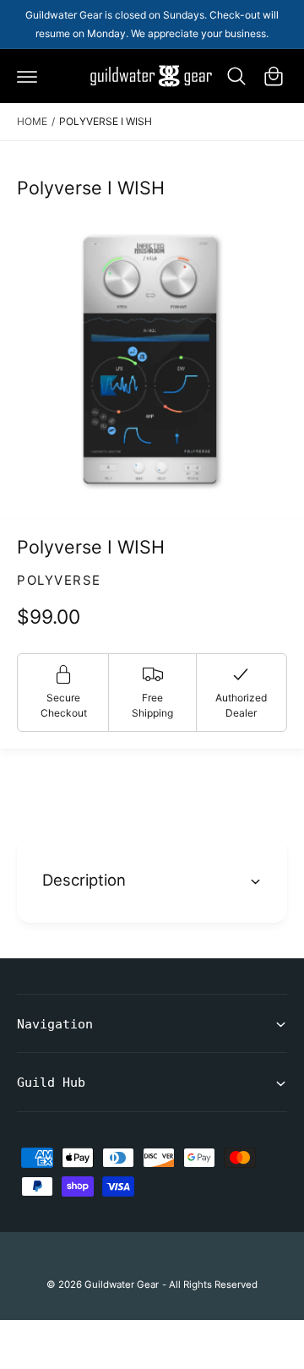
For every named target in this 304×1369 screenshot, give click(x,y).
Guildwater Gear (121, 1284)
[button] (27, 76)
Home (32, 121)
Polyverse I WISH (105, 121)
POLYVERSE (59, 580)
